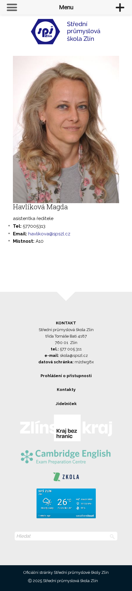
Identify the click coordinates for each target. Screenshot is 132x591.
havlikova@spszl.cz (49, 234)
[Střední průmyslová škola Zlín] (66, 34)
